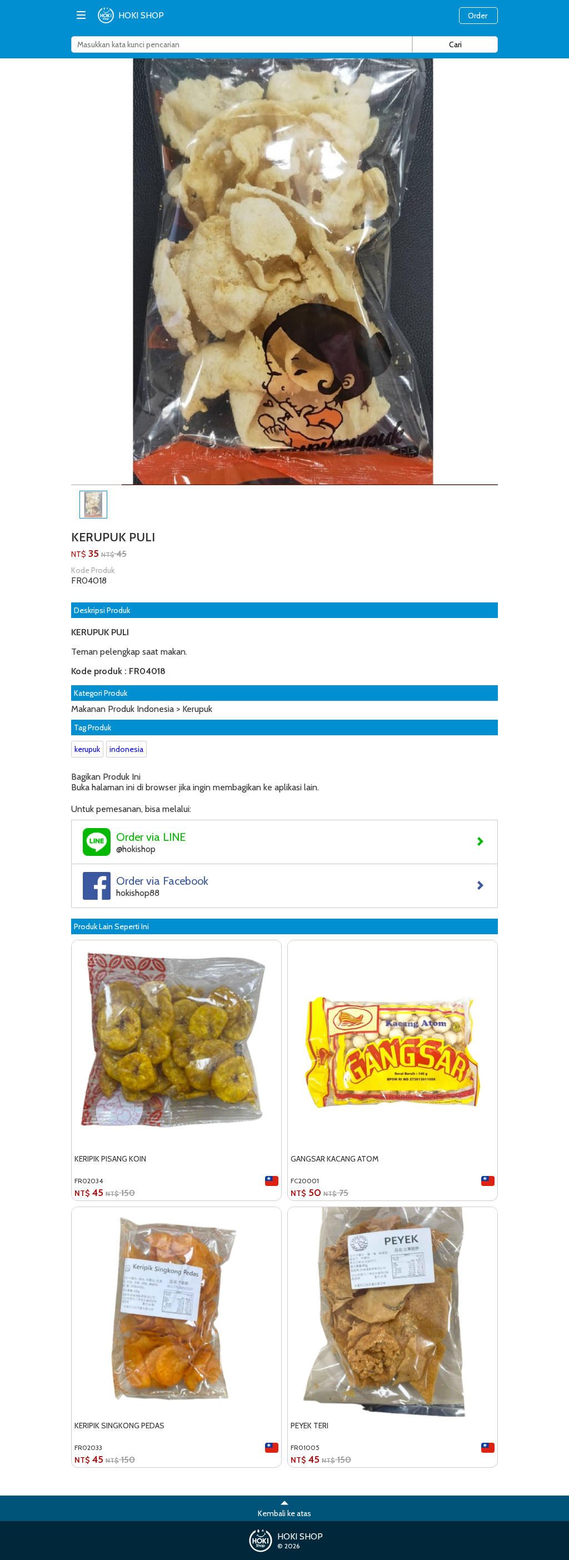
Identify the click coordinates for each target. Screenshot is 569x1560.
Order (477, 16)
